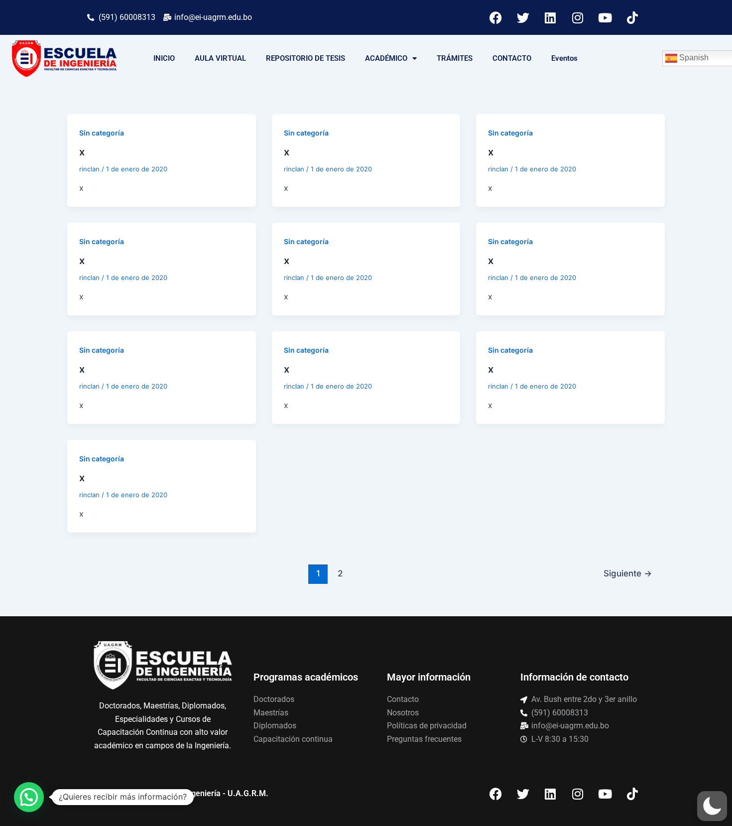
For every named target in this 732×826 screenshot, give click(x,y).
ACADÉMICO (386, 58)
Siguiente (628, 573)
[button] (712, 806)
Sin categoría (101, 133)
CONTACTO (511, 58)
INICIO (164, 58)
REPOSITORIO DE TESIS (305, 58)
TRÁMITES (455, 58)
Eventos (564, 58)
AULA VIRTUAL (220, 58)
